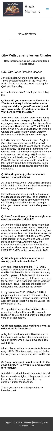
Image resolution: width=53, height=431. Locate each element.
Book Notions (32, 9)
